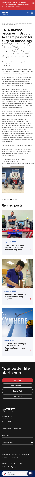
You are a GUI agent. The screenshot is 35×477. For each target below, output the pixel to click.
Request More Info (17, 385)
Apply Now (17, 380)
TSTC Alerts (9, 7)
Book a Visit (17, 391)
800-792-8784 (6, 421)
